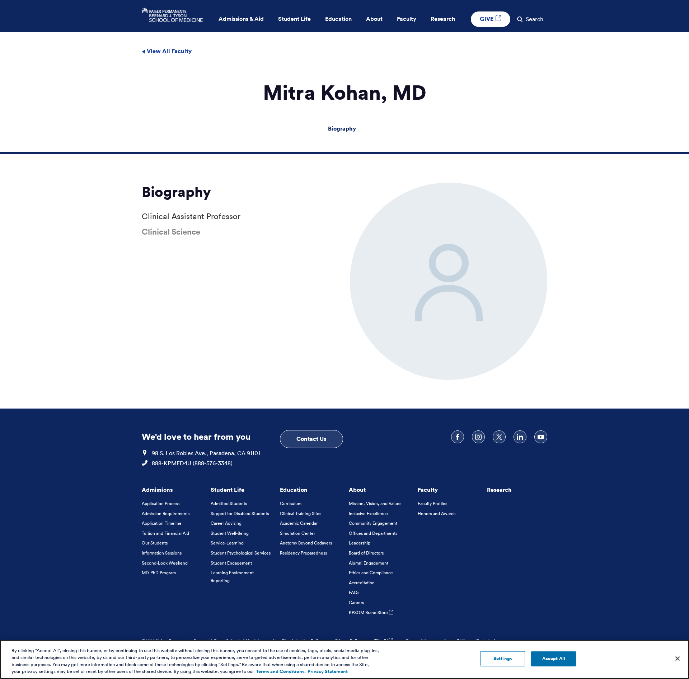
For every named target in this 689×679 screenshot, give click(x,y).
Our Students (155, 543)
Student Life (227, 490)
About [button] (374, 19)
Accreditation (362, 583)
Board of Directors (366, 553)
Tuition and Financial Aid (165, 533)
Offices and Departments (373, 533)
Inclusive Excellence (368, 513)
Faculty (428, 490)
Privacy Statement (328, 671)
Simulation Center (297, 533)
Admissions (157, 490)
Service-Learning (227, 543)
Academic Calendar (299, 523)
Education (294, 490)
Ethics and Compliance (371, 573)
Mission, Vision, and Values (375, 503)
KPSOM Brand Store (369, 612)
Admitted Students (229, 503)
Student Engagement (231, 563)
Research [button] (443, 19)
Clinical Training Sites (300, 513)
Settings (502, 658)
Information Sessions (162, 553)
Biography (342, 128)
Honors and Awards (436, 513)
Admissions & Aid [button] (241, 19)
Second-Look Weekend (165, 563)
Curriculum (290, 503)
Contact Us (311, 439)
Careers (356, 602)
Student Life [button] (294, 19)
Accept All (553, 658)
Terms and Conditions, (281, 671)
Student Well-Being (230, 533)
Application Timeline (162, 523)
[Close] (677, 658)
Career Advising (226, 523)
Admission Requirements (165, 513)
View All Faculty (168, 51)
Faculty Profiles (432, 503)
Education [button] (338, 19)
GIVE (487, 19)
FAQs (354, 592)
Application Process (160, 503)
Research (499, 490)
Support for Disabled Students (240, 513)
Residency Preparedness (303, 553)
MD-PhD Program (159, 573)
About (357, 490)
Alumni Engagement (368, 563)
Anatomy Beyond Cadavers (306, 543)
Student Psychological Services (241, 553)
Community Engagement (373, 523)
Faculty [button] (406, 19)
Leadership (359, 543)
